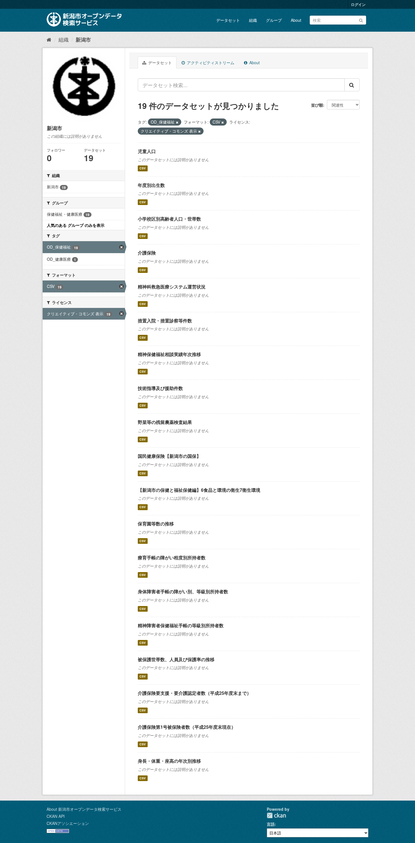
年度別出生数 (151, 185)
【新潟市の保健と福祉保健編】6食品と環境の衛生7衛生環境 (199, 490)
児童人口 (147, 151)
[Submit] (361, 19)
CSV (142, 168)
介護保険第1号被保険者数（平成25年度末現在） (187, 727)
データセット (228, 20)
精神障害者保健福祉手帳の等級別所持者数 (181, 625)
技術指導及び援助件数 (160, 388)
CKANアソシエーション (68, 823)
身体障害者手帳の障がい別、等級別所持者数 (183, 591)
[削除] (177, 122)
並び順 (317, 105)
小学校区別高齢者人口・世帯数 (169, 218)
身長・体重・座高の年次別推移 (169, 761)
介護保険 (147, 252)
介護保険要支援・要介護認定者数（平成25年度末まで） (194, 693)
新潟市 (83, 39)
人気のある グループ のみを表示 (75, 225)
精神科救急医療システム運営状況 (172, 286)
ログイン (358, 4)
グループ (274, 20)
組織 (253, 20)
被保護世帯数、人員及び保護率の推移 (176, 659)
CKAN (276, 815)
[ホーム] (49, 39)
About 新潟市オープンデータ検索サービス (84, 809)
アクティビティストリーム (210, 62)
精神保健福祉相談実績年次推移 (169, 354)
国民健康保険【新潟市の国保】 (169, 456)
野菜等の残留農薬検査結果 (165, 422)
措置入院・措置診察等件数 (165, 320)
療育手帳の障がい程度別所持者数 (172, 557)
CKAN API (56, 816)
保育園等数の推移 (156, 523)
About (296, 20)
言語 (271, 824)
